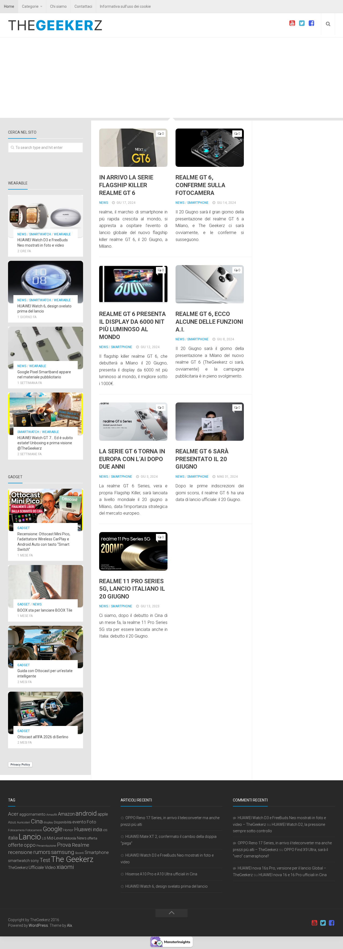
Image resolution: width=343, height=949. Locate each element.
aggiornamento (32, 814)
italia (13, 838)
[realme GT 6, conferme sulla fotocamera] (210, 148)
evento (79, 821)
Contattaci (83, 6)
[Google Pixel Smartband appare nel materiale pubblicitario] (45, 348)
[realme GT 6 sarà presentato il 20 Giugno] (210, 421)
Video (50, 867)
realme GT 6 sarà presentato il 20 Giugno (202, 459)
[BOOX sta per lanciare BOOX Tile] (45, 586)
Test (45, 860)
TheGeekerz (18, 867)
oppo (30, 845)
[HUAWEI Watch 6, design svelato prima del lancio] (45, 282)
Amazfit (51, 814)
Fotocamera (16, 830)
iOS (105, 830)
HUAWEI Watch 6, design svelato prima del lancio (166, 886)
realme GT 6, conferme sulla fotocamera (200, 185)
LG (44, 838)
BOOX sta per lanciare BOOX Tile (44, 610)
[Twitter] (302, 23)
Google (52, 829)
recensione (20, 852)
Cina (37, 821)
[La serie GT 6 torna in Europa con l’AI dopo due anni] (133, 421)
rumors (41, 852)
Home (9, 6)
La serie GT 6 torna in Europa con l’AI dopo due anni (132, 459)
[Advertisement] (171, 77)
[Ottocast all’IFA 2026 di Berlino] (45, 713)
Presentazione (46, 846)
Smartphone (197, 203)
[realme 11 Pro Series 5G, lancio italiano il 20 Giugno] (133, 551)
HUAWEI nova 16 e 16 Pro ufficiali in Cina (293, 875)
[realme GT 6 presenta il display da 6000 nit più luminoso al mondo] (133, 284)
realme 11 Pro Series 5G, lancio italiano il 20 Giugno (132, 589)
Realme (80, 845)
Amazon (66, 814)
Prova (64, 845)
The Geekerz (72, 859)
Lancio (29, 836)
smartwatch (19, 860)
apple (103, 814)
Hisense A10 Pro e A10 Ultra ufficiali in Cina (161, 874)
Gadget (23, 528)
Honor (68, 830)
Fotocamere (33, 830)
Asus (12, 822)
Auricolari (23, 822)
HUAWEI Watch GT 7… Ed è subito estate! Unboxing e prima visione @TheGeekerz (45, 443)
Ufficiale (36, 867)
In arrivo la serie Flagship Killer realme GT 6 (126, 185)
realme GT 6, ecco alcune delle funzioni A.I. (209, 322)
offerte (15, 845)
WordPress (38, 925)
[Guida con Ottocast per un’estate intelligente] (45, 647)
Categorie (30, 6)
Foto (91, 821)
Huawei (83, 829)
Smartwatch (40, 234)
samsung (62, 852)
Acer (13, 814)
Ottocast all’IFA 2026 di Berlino (42, 737)
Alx (69, 925)
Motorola (70, 838)
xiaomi (65, 867)
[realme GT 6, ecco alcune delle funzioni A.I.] (210, 284)
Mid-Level (55, 838)
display (48, 822)
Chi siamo (58, 6)
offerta (92, 838)
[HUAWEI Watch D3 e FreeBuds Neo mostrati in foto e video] (45, 216)
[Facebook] (311, 23)
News (103, 203)
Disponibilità (63, 822)
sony (35, 860)
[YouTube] (292, 23)
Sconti (79, 853)
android (86, 813)
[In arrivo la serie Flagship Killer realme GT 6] (133, 148)
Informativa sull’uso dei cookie (125, 6)
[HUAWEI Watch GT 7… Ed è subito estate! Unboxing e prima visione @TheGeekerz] (45, 414)
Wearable (62, 234)
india (97, 829)
